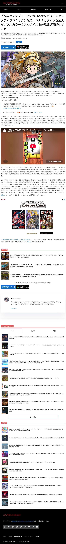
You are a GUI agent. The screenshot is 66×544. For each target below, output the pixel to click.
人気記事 (5, 9)
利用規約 (37, 536)
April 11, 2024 (38, 112)
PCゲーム (19, 9)
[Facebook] (29, 527)
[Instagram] (13, 527)
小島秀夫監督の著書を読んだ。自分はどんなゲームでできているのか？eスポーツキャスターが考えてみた (32, 462)
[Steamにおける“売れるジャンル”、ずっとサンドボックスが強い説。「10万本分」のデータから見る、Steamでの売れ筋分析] (5, 438)
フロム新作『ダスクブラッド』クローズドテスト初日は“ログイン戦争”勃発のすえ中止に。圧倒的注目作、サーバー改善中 (35, 494)
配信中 (3, 195)
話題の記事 (33, 9)
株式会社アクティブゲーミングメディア (23, 521)
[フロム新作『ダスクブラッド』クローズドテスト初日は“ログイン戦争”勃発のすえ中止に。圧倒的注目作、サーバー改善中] (5, 494)
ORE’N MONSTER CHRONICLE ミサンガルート (16, 239)
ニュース (25, 38)
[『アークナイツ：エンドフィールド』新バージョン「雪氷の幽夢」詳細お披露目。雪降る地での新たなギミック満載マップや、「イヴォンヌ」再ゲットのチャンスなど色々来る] (5, 486)
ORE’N (29, 241)
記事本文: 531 (13, 308)
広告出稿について (18, 536)
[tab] (11, 330)
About (4, 536)
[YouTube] (5, 527)
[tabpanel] (33, 376)
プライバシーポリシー (29, 536)
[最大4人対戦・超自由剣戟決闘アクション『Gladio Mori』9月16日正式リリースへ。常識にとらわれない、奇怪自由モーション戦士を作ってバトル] (5, 446)
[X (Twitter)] (17, 527)
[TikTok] (33, 527)
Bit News (19, 42)
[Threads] (21, 527)
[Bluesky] (9, 527)
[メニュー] (62, 3)
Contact (10, 536)
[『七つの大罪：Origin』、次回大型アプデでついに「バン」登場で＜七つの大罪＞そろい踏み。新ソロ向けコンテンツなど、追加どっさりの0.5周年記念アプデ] (5, 454)
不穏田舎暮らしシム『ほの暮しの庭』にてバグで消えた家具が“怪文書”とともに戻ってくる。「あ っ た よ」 (34, 378)
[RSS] (37, 527)
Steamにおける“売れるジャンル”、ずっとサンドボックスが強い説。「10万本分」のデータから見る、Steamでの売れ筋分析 (36, 437)
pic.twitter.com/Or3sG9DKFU (12, 108)
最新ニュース (48, 9)
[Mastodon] (25, 527)
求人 (62, 9)
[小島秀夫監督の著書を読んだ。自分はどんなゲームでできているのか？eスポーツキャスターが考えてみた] (5, 462)
